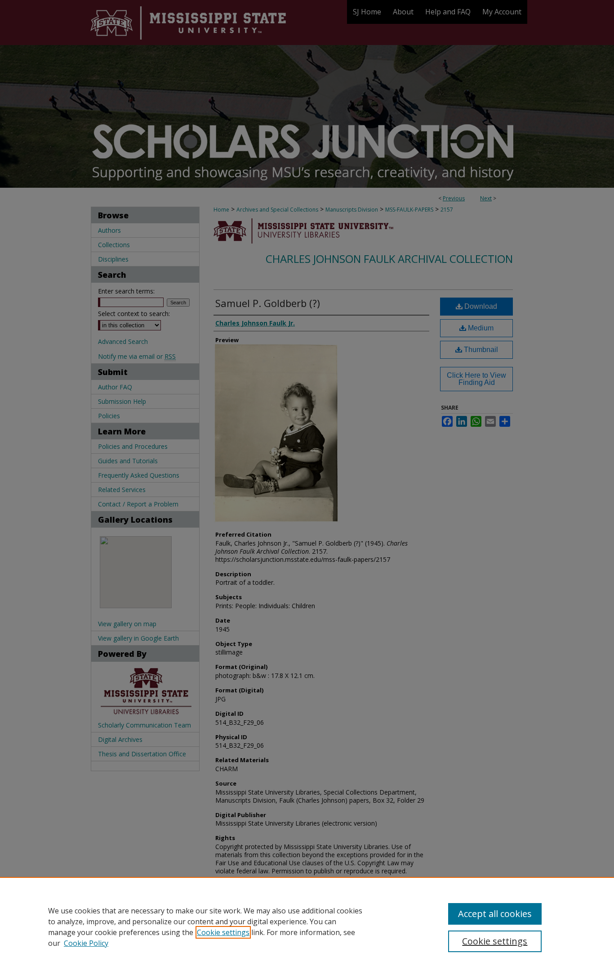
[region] (307, 926)
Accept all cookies (495, 914)
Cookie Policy (86, 943)
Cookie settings (223, 932)
